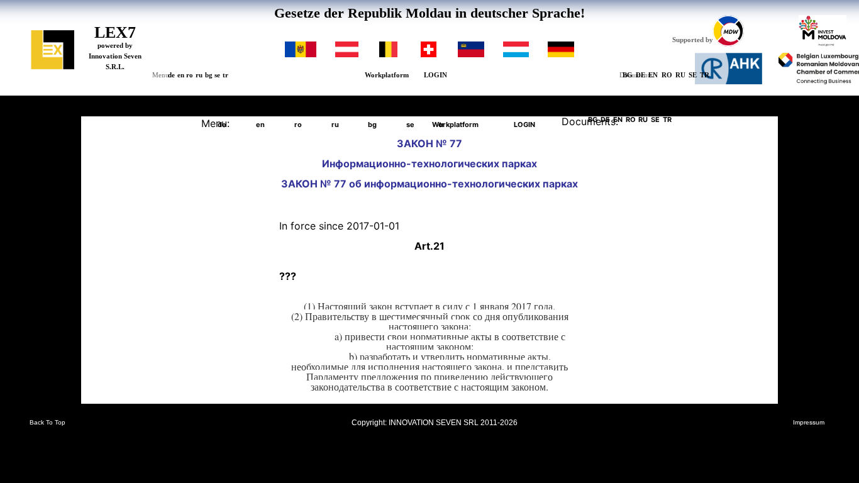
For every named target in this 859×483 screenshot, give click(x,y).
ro (189, 75)
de (171, 75)
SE (693, 75)
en (180, 75)
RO (667, 75)
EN (653, 75)
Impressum (808, 422)
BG (628, 75)
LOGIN (435, 75)
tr (225, 75)
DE (640, 75)
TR (704, 75)
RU (680, 75)
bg (209, 75)
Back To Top (47, 422)
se (217, 75)
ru (199, 75)
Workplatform (387, 75)
